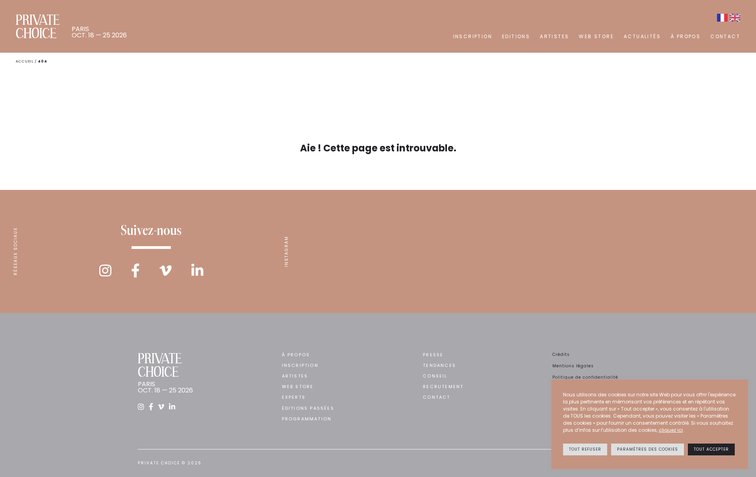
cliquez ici (671, 430)
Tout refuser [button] (585, 449)
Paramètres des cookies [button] (647, 449)
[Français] (722, 18)
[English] (735, 18)
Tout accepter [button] (711, 449)
